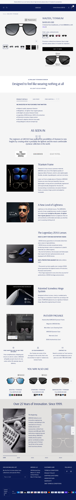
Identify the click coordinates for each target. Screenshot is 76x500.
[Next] (73, 433)
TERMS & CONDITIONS (51, 470)
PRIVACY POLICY (49, 473)
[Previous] (73, 429)
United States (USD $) (59, 7)
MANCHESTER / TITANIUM (60, 389)
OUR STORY (36, 99)
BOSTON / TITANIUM (15, 389)
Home (4, 14)
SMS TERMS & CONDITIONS (52, 483)
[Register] (25, 476)
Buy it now (58, 49)
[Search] (6, 7)
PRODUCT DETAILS (21, 99)
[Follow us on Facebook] (67, 471)
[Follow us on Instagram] (71, 471)
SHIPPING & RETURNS (51, 475)
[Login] (68, 7)
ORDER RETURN (49, 478)
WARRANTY (48, 481)
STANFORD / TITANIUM (38, 389)
